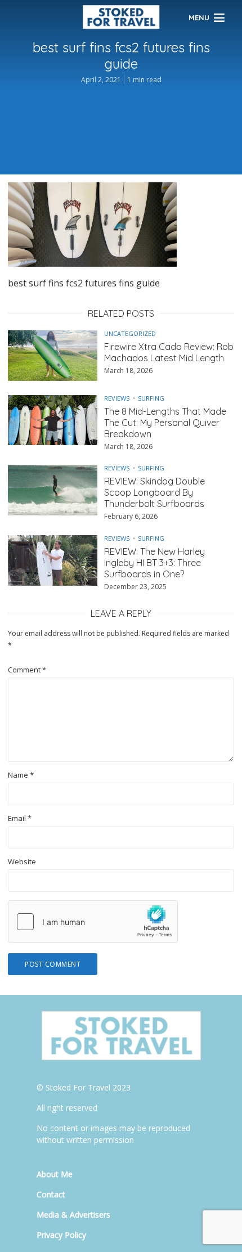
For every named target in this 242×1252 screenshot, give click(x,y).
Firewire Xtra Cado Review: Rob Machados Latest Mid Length (169, 352)
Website (22, 862)
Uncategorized (130, 333)
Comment (27, 670)
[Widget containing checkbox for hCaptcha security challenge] (93, 921)
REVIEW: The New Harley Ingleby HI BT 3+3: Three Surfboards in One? (154, 563)
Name (21, 775)
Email (20, 818)
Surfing (151, 398)
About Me (55, 1174)
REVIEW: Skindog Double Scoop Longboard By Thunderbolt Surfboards (154, 492)
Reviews (116, 398)
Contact (51, 1194)
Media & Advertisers (73, 1214)
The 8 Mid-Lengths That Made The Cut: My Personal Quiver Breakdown (165, 422)
